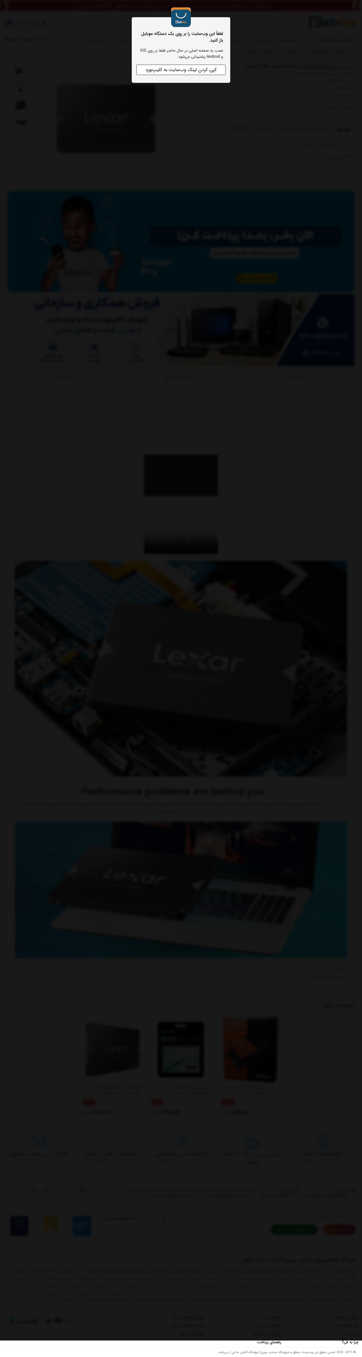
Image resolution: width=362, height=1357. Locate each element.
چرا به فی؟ (350, 1342)
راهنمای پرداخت (269, 1342)
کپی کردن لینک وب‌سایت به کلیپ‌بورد (181, 70)
